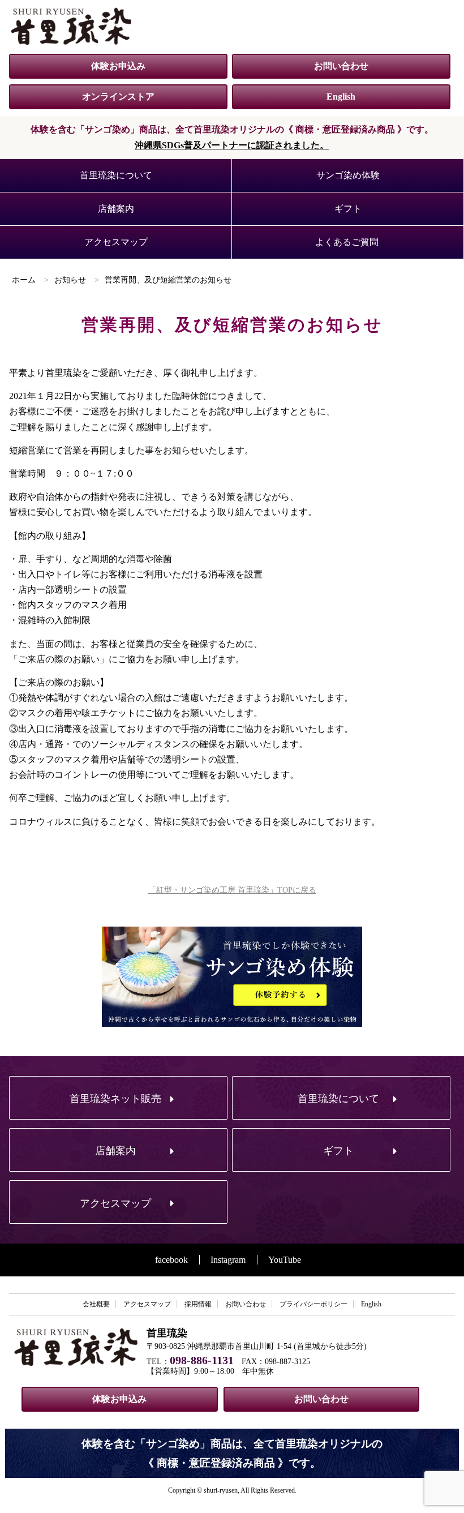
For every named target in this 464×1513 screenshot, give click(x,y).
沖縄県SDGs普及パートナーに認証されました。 (232, 145)
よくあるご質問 (347, 242)
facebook (171, 1260)
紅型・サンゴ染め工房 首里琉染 (71, 26)
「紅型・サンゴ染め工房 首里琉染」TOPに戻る (232, 890)
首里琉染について (116, 175)
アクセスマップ (116, 242)
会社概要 (96, 1304)
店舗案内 (116, 208)
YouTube (284, 1260)
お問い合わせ (341, 66)
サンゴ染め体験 (348, 175)
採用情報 (198, 1304)
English (340, 96)
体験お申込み (118, 66)
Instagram (228, 1260)
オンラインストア (118, 96)
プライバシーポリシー (313, 1304)
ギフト (348, 208)
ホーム (24, 280)
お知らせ (70, 280)
